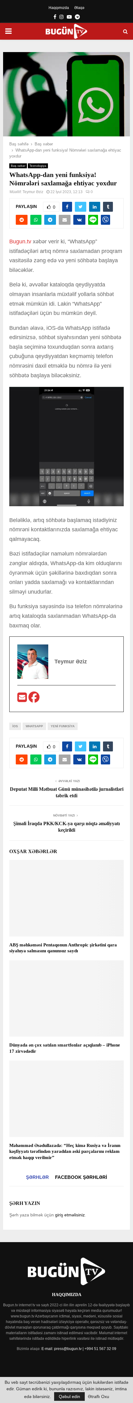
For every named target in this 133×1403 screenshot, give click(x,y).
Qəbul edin (69, 1396)
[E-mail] (22, 699)
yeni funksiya (63, 726)
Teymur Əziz (33, 192)
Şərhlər (37, 1177)
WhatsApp (34, 726)
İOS (15, 726)
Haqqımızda (59, 8)
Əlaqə (79, 8)
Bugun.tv (20, 241)
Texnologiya (37, 165)
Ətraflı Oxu (98, 1396)
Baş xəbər (18, 165)
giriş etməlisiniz (70, 1214)
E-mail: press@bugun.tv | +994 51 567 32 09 (78, 1349)
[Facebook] (34, 699)
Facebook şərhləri (81, 1177)
